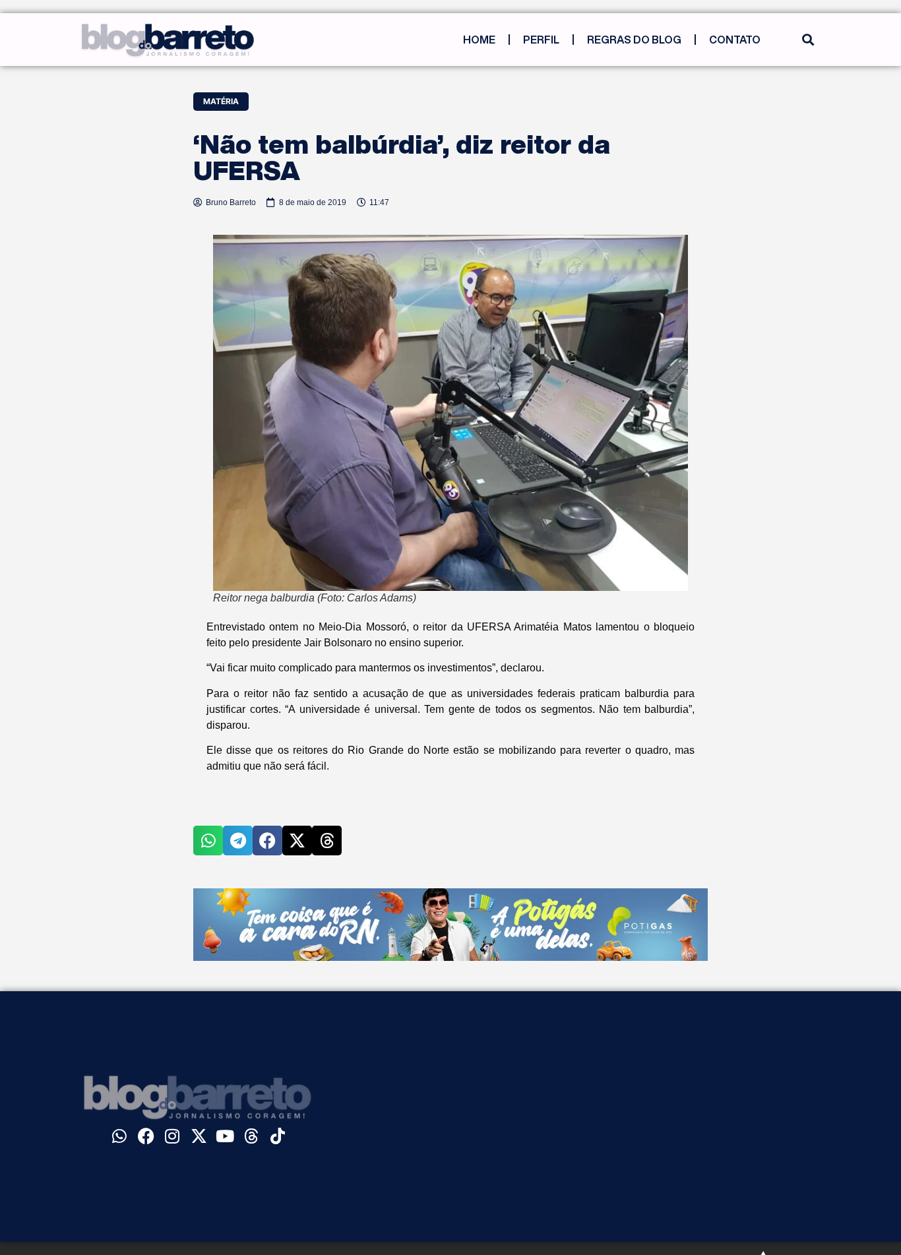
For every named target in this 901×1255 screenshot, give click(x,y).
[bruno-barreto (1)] (450, 957)
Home (479, 39)
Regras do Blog (634, 39)
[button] (808, 40)
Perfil (541, 39)
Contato (735, 39)
